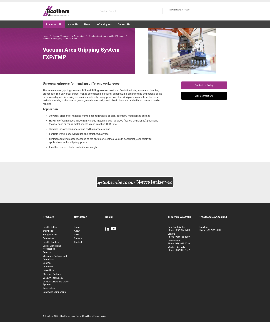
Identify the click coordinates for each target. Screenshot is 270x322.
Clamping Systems (52, 274)
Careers (78, 238)
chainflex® (48, 231)
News (77, 234)
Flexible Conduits (51, 242)
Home (45, 36)
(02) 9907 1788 (182, 230)
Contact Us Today (204, 85)
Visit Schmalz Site (204, 95)
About (77, 231)
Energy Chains (50, 234)
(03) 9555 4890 (182, 237)
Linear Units (48, 270)
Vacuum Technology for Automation (68, 36)
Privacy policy (100, 316)
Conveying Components (54, 292)
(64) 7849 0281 (183, 10)
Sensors (47, 252)
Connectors (48, 238)
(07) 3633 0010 (182, 243)
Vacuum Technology (53, 278)
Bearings (47, 263)
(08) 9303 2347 (182, 250)
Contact (78, 242)
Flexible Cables (50, 227)
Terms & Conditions (84, 316)
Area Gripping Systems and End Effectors (107, 36)
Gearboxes (48, 266)
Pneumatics (49, 288)
